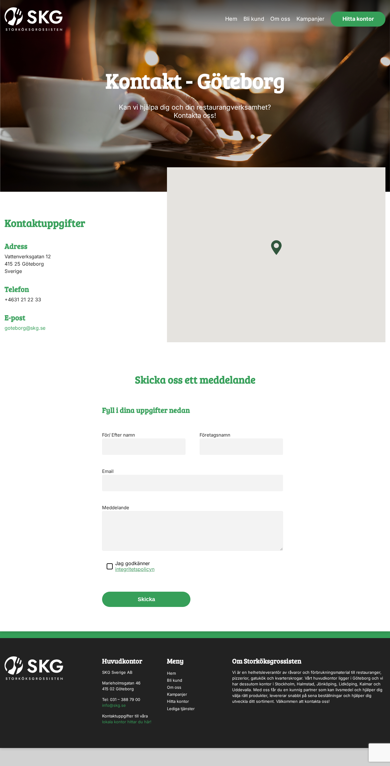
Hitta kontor (358, 19)
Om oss (280, 19)
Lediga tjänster (181, 708)
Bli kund (253, 19)
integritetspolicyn (134, 569)
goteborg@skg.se (25, 328)
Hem (231, 19)
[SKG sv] (33, 19)
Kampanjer (310, 19)
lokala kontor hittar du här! (126, 721)
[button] (276, 247)
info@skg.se (114, 705)
